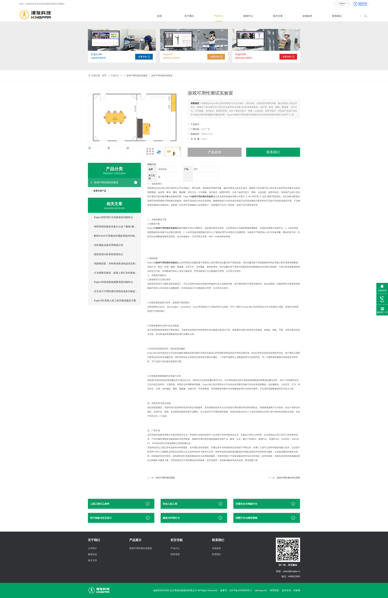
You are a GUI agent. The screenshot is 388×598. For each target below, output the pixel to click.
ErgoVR (168, 54)
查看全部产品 (99, 190)
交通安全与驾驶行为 (246, 504)
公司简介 (92, 548)
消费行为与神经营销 (246, 518)
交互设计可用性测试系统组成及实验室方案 (116, 291)
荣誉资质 (175, 554)
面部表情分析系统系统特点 (108, 254)
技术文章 (278, 16)
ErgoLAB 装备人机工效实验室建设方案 (115, 300)
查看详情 (142, 56)
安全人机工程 (170, 504)
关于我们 (189, 16)
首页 (159, 16)
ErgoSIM (240, 54)
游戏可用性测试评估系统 (288, 477)
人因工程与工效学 (99, 504)
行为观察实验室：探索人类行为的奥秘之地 (116, 272)
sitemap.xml (261, 590)
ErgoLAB (96, 54)
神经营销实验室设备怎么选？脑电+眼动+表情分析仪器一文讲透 (116, 226)
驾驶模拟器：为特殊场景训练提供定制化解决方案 (116, 263)
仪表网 (296, 590)
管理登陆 (274, 590)
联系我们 (337, 16)
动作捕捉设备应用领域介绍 (108, 245)
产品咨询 (214, 152)
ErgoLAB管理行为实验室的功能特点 (113, 217)
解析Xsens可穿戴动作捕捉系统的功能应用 (116, 236)
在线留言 (307, 16)
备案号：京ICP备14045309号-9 (236, 590)
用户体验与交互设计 (101, 518)
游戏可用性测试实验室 (137, 75)
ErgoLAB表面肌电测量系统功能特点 (113, 282)
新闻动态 (92, 554)
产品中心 (219, 16)
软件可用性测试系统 (165, 477)
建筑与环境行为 (171, 518)
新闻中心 (248, 16)
